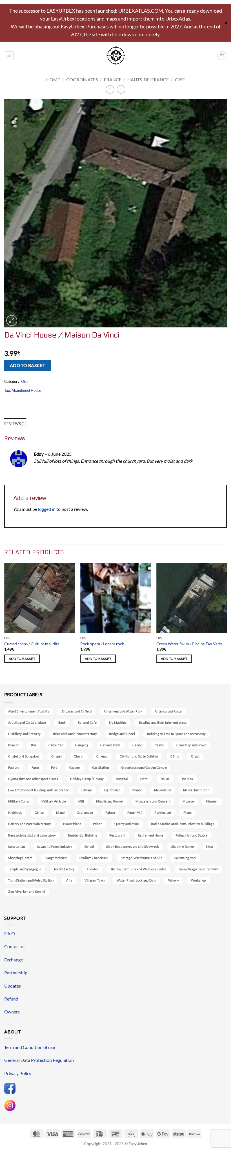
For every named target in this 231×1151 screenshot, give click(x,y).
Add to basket (27, 365)
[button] (9, 55)
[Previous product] (121, 89)
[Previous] (4, 623)
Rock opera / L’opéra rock (102, 643)
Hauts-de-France (148, 79)
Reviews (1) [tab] (15, 423)
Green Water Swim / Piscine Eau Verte (189, 643)
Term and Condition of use (29, 1047)
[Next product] (110, 89)
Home (53, 79)
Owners (12, 1011)
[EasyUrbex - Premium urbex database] (115, 56)
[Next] (226, 623)
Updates (12, 985)
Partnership (15, 972)
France (112, 79)
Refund (11, 998)
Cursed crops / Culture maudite (31, 643)
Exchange (13, 959)
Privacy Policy (17, 1073)
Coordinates (82, 79)
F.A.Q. (10, 933)
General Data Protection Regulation (39, 1060)
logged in (46, 509)
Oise (180, 79)
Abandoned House (26, 390)
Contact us (14, 946)
